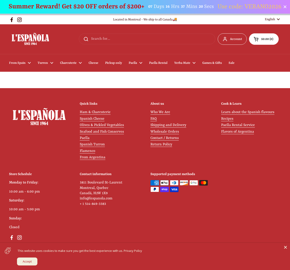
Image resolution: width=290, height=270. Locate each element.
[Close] (285, 247)
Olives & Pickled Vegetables (102, 125)
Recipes (227, 119)
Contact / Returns (164, 138)
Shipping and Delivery (168, 125)
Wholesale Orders (164, 132)
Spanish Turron (92, 144)
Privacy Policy (133, 251)
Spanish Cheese (92, 119)
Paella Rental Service (238, 125)
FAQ (153, 119)
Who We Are (160, 112)
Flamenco (87, 151)
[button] (264, 39)
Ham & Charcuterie (95, 112)
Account (236, 39)
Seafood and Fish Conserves (102, 132)
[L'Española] (30, 39)
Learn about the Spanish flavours (247, 112)
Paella (84, 138)
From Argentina (92, 157)
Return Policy (161, 144)
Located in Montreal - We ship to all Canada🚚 (145, 19)
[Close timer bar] (285, 7)
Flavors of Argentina (237, 132)
